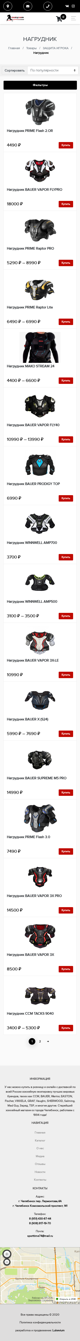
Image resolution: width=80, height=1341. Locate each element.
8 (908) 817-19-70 (40, 1223)
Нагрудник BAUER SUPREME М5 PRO (36, 778)
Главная (40, 1132)
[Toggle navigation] (72, 18)
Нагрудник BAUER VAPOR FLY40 (33, 425)
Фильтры (40, 85)
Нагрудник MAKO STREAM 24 (30, 366)
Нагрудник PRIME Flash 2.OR (30, 131)
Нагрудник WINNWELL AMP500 (32, 601)
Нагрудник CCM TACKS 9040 (30, 1013)
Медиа (40, 1156)
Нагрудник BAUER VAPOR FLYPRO (34, 189)
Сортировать (15, 70)
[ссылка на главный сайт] (15, 18)
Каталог (40, 1140)
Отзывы (40, 1164)
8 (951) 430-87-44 (40, 1218)
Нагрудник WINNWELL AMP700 (32, 543)
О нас (40, 1148)
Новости (40, 1172)
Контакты (40, 1179)
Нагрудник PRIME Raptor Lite (30, 307)
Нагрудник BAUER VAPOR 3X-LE (33, 660)
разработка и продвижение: (40, 1330)
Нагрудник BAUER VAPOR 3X (30, 954)
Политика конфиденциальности (40, 1322)
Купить (66, 145)
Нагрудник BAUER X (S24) (27, 719)
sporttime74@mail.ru (40, 1236)
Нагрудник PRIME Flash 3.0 (28, 837)
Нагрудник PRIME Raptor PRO (30, 248)
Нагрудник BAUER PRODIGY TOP (33, 484)
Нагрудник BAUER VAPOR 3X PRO (34, 896)
